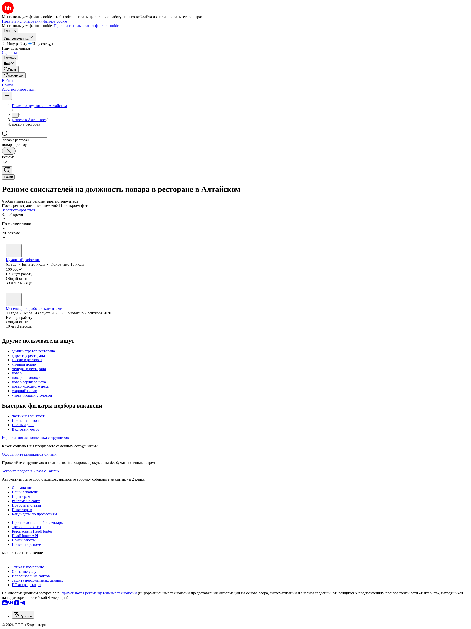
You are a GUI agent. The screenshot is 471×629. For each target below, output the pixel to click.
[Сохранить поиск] (7, 170)
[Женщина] (14, 250)
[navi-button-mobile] (7, 96)
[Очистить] (9, 151)
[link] (10, 69)
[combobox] (24, 139)
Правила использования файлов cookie (86, 26)
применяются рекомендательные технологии (99, 593)
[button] (7, 80)
